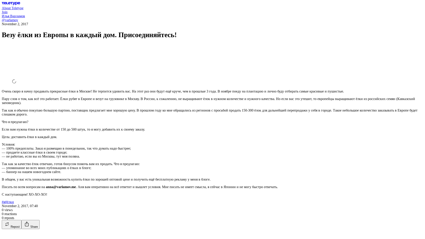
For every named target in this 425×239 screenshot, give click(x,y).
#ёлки (9, 202)
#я (3, 202)
